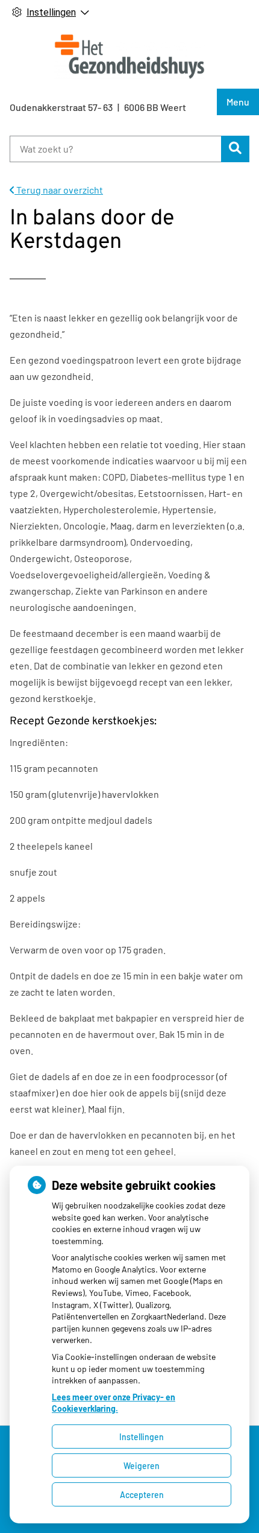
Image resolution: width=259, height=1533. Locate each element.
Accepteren (142, 1495)
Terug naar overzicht (58, 189)
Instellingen (141, 1437)
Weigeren (141, 1466)
